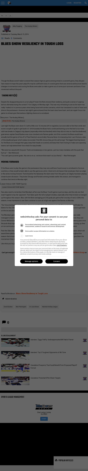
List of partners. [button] (62, 245)
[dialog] (44, 235)
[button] (44, 236)
